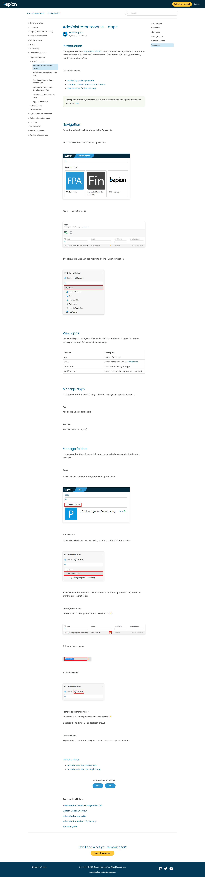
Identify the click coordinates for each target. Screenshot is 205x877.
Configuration (53, 13)
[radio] (98, 785)
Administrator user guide (74, 816)
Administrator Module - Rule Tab (45, 74)
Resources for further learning (82, 88)
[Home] (11, 6)
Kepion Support (76, 32)
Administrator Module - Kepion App (84, 769)
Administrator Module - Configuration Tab (43, 88)
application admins (92, 51)
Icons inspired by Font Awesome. (102, 872)
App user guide (70, 826)
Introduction (156, 23)
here (77, 103)
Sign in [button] (197, 4)
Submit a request (182, 4)
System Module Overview (75, 810)
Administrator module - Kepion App (43, 81)
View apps (155, 32)
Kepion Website (40, 867)
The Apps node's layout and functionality (86, 84)
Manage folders (158, 41)
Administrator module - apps (43, 66)
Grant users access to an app (44, 95)
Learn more (133, 362)
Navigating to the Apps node (81, 80)
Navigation (156, 28)
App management (35, 13)
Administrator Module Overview (82, 765)
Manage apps (157, 36)
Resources (155, 45)
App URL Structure (40, 102)
